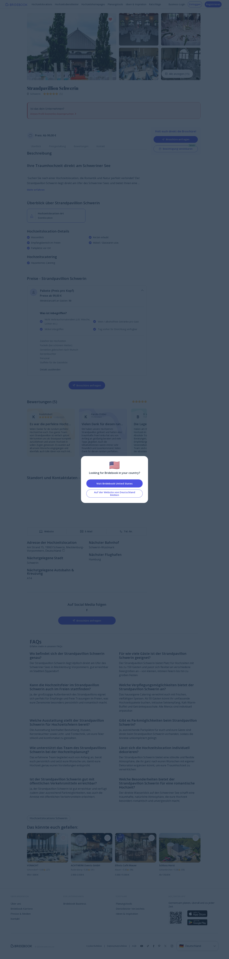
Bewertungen (81, 146)
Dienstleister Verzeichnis (130, 908)
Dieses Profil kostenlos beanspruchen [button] (52, 113)
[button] (33, 46)
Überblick (36, 146)
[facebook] (87, 610)
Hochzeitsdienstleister (67, 4)
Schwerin (35, 93)
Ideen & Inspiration (136, 4)
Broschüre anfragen (177, 139)
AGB (134, 946)
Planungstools (115, 4)
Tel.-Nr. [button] (128, 531)
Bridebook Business (74, 903)
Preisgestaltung (57, 146)
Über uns (16, 903)
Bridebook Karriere (22, 908)
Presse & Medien (21, 913)
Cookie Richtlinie (94, 946)
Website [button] (49, 531)
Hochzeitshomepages (93, 4)
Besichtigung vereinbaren (178, 148)
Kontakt (100, 146)
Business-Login (176, 4)
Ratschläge (155, 4)
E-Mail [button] (88, 531)
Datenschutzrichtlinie (117, 946)
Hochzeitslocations (42, 4)
